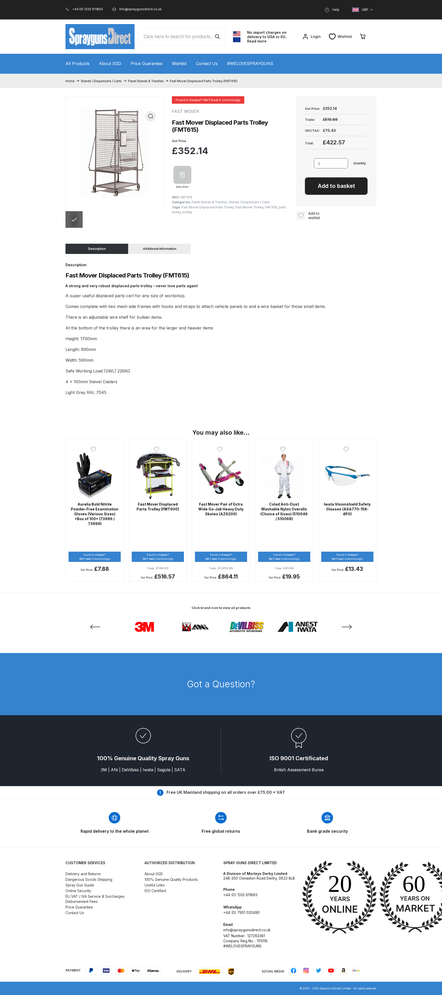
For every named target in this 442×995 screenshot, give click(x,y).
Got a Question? (221, 684)
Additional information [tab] (159, 249)
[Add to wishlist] (94, 449)
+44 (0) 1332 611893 (240, 895)
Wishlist (179, 63)
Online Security (78, 891)
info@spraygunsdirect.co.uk (247, 930)
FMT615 (271, 207)
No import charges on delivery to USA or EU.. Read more (267, 36)
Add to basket (336, 186)
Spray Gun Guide (79, 885)
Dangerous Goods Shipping (88, 879)
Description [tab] (97, 249)
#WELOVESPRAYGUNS (250, 63)
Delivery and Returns (83, 874)
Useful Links (155, 885)
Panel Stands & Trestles (146, 81)
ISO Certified (155, 891)
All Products (77, 63)
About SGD (110, 63)
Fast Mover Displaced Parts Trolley (208, 207)
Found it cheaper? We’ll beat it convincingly (208, 100)
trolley (187, 212)
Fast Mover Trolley (249, 207)
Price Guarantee (146, 63)
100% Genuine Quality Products (171, 879)
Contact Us (207, 63)
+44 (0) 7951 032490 (241, 912)
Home (70, 81)
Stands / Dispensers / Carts (101, 81)
